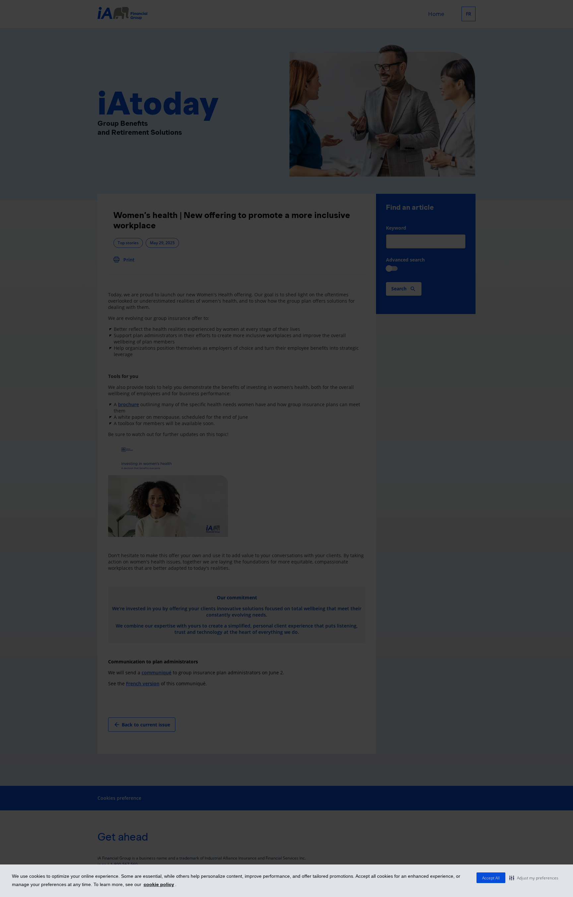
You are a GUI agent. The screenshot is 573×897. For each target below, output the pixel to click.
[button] (534, 877)
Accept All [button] (491, 878)
